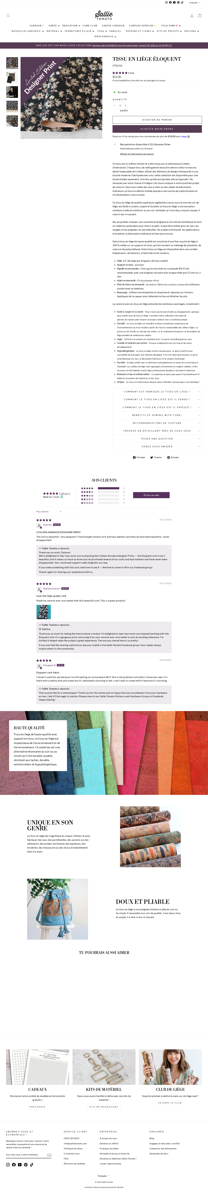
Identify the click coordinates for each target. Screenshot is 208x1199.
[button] (120, 72)
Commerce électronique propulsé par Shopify (104, 1187)
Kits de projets (168, 31)
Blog (152, 1138)
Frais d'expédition (121, 80)
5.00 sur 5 (64, 493)
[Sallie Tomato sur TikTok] (31, 1165)
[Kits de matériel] (104, 1067)
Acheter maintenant (157, 129)
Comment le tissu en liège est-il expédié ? (157, 407)
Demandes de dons (159, 1153)
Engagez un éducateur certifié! (165, 1143)
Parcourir (37, 1107)
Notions (190, 31)
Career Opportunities (110, 1163)
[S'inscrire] (49, 1155)
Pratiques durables (109, 1148)
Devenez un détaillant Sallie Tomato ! (118, 1158)
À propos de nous (108, 1138)
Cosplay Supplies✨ (142, 25)
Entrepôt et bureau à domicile (115, 1153)
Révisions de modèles (74, 1163)
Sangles (115, 31)
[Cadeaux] (37, 1067)
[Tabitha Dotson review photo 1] (43, 612)
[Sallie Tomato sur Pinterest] (26, 1165)
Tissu (100, 31)
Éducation (70, 25)
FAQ (66, 1158)
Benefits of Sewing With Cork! (157, 415)
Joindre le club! (170, 1103)
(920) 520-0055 (71, 1138)
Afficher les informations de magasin (137, 154)
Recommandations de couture (157, 423)
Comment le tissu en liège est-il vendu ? (157, 399)
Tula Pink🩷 (169, 25)
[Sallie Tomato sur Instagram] (8, 1165)
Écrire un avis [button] (151, 495)
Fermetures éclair (78, 31)
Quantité (120, 99)
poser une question (157, 439)
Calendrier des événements (163, 1148)
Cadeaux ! (37, 25)
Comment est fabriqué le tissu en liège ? (157, 391)
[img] (43, 520)
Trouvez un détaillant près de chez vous (157, 431)
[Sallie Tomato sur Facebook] (14, 1165)
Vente (53, 25)
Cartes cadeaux (113, 25)
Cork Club (90, 25)
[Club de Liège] (170, 1067)
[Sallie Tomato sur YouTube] (20, 1165)
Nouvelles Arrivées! (26, 31)
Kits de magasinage (104, 1107)
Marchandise (104, 36)
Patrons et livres (138, 31)
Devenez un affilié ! (109, 1143)
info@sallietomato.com (75, 1143)
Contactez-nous (72, 1153)
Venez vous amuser (157, 446)
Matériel (53, 31)
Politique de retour (73, 1148)
